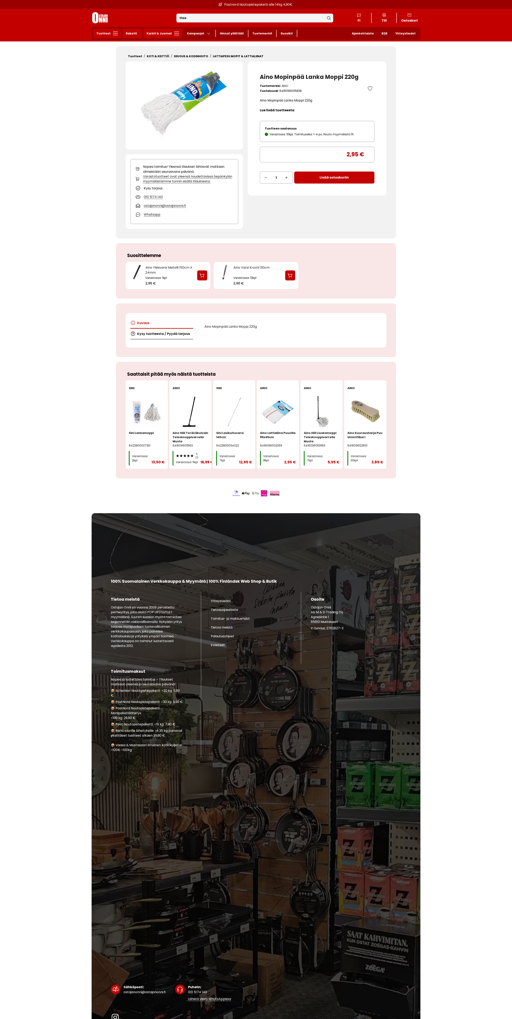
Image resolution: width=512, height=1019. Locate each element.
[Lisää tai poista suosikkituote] (370, 88)
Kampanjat (195, 33)
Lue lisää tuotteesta (277, 110)
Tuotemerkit (262, 33)
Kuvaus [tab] (143, 323)
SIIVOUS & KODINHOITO (191, 56)
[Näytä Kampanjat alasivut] (210, 33)
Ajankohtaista (363, 33)
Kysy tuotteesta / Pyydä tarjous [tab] (163, 333)
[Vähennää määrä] (266, 178)
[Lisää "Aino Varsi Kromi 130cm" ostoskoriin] (290, 275)
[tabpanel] (284, 326)
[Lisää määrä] (287, 178)
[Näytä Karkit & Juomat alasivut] (177, 33)
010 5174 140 (197, 989)
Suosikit (287, 33)
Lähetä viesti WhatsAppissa (209, 999)
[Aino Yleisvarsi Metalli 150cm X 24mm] (136, 279)
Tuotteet (103, 33)
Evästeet (218, 645)
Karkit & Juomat (159, 33)
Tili (384, 20)
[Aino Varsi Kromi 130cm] (224, 279)
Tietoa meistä (221, 627)
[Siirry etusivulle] (100, 18)
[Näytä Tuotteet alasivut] (116, 33)
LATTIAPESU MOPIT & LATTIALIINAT (238, 56)
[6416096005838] (184, 105)
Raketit (131, 33)
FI (359, 20)
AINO (285, 86)
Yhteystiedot (405, 33)
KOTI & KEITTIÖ (158, 56)
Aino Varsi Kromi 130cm (251, 267)
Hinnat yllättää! (232, 33)
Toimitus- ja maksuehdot (230, 618)
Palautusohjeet (222, 636)
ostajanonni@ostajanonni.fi (145, 989)
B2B (384, 33)
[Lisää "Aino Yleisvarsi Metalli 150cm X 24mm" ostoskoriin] (202, 275)
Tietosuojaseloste (224, 609)
